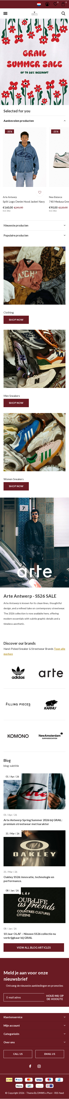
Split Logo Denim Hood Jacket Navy (24, 201)
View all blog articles (34, 947)
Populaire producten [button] (16, 235)
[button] (5, 13)
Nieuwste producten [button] (16, 225)
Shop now (16, 319)
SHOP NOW (16, 402)
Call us (18, 1054)
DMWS (41, 1093)
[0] (63, 4)
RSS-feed (59, 1093)
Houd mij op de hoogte (55, 997)
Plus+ (50, 1093)
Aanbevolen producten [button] (19, 120)
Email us (49, 1054)
